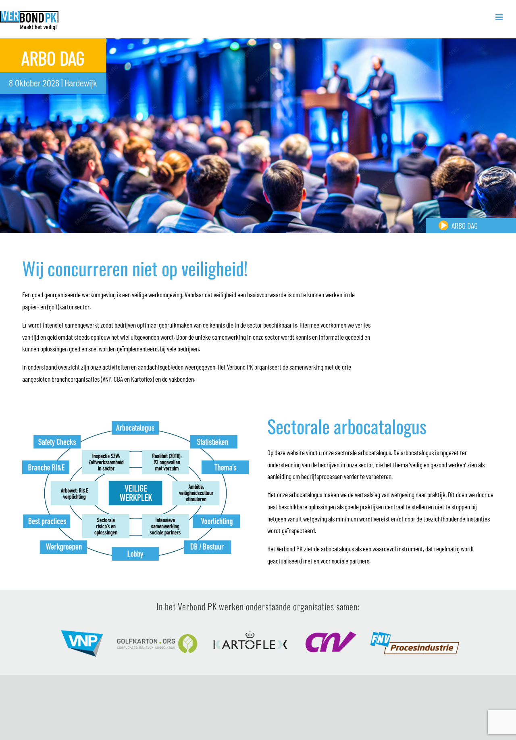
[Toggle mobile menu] (499, 17)
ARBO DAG (465, 225)
